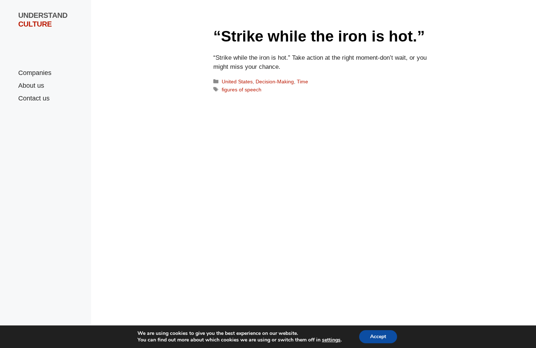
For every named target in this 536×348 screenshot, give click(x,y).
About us (31, 85)
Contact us (34, 98)
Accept (378, 336)
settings (331, 340)
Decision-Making (275, 81)
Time (302, 81)
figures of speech (241, 89)
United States (237, 81)
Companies (34, 72)
